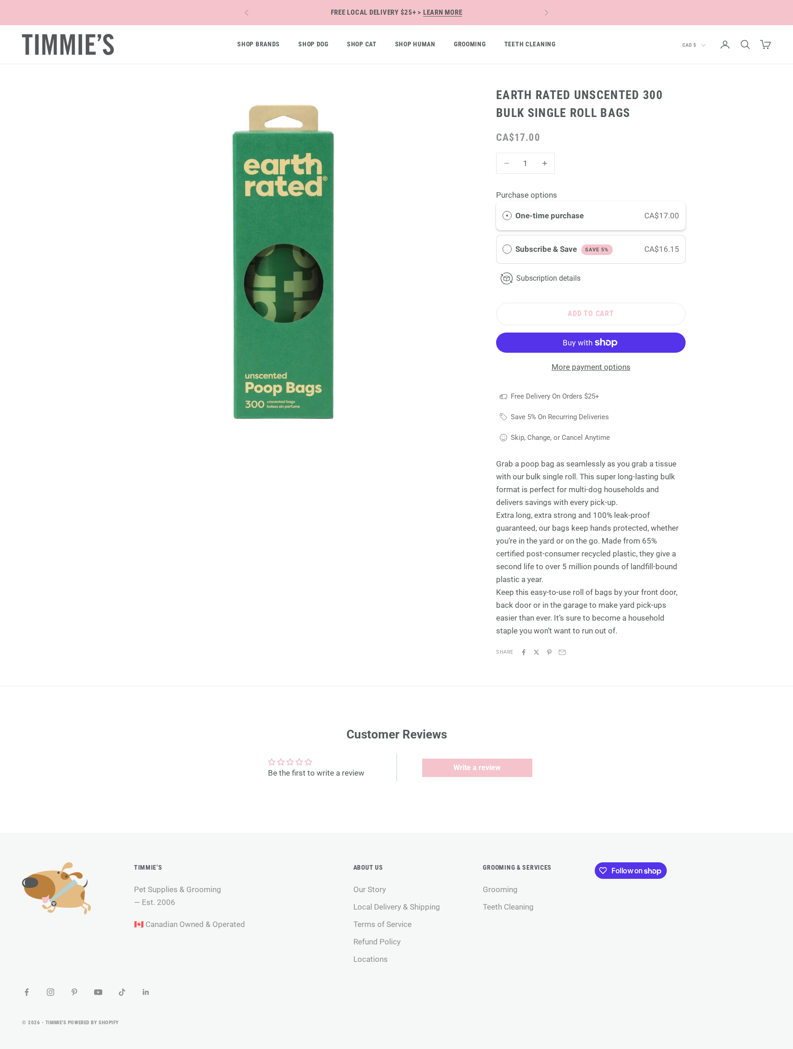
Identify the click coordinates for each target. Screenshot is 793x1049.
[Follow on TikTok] (122, 992)
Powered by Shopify (93, 1023)
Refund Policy (377, 941)
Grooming (470, 44)
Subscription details (548, 278)
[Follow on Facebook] (26, 992)
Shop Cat (362, 44)
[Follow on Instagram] (50, 992)
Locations (370, 959)
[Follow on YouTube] (98, 992)
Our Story (369, 889)
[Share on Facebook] (523, 652)
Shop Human (415, 44)
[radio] (507, 216)
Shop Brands (258, 44)
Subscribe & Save (562, 249)
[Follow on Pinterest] (74, 992)
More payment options (591, 367)
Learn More (443, 12)
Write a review (477, 767)
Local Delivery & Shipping (396, 906)
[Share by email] (562, 652)
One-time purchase (549, 215)
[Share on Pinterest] (549, 652)
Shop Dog (313, 44)
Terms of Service (382, 924)
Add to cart (591, 313)
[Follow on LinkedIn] (146, 992)
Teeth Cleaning (530, 44)
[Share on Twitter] (536, 652)
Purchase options (526, 195)
